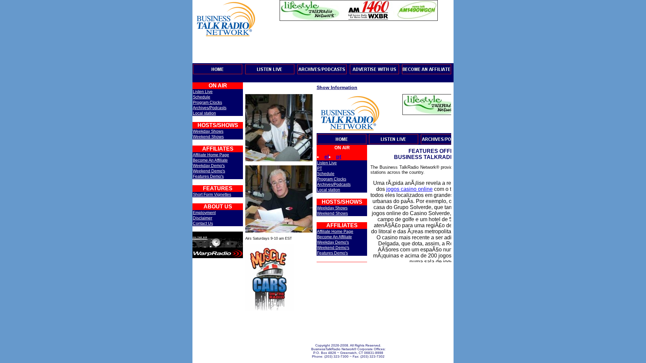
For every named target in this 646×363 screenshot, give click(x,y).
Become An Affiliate (210, 160)
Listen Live (203, 91)
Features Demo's (208, 176)
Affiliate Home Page (211, 155)
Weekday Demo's (209, 165)
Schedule (201, 97)
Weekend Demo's (209, 171)
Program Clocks (207, 102)
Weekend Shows (208, 136)
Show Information (337, 87)
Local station (204, 113)
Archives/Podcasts (209, 108)
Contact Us (203, 223)
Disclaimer (202, 218)
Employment (204, 212)
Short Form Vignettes (212, 194)
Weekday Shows (208, 131)
